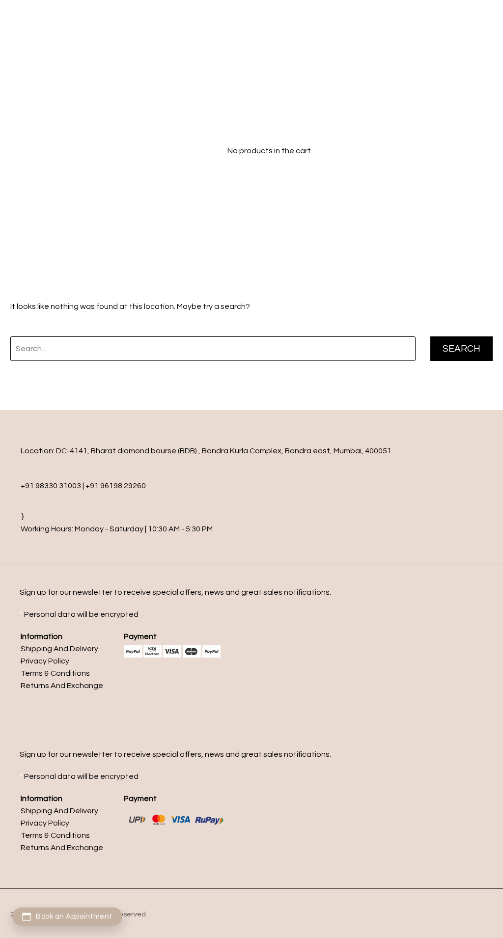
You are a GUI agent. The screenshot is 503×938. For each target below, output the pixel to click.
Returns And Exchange (62, 686)
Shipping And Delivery (59, 649)
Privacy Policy (45, 661)
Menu (341, 7)
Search (461, 349)
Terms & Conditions (55, 673)
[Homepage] (87, 150)
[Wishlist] (202, 150)
